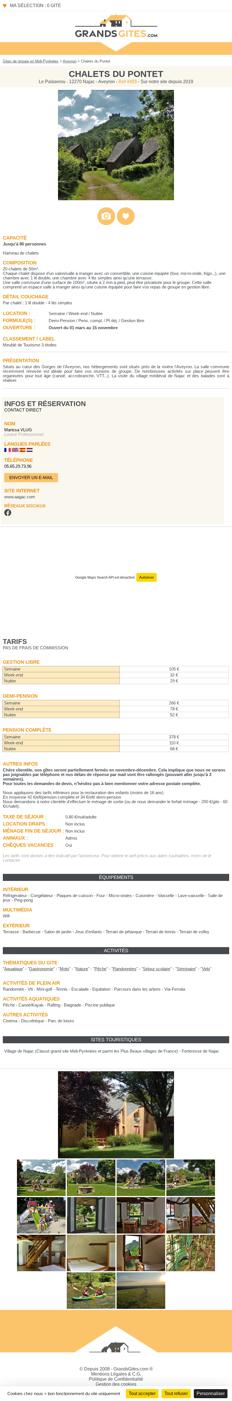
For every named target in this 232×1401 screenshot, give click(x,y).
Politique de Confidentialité (116, 1379)
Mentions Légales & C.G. (116, 1374)
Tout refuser (176, 1393)
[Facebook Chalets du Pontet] (7, 514)
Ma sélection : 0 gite (35, 5)
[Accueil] (116, 25)
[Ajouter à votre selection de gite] (126, 223)
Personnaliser (211, 1393)
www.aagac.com (19, 497)
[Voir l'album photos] (106, 223)
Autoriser (146, 577)
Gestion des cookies (116, 1384)
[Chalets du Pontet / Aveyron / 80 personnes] (116, 198)
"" (13, 969)
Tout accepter (142, 1393)
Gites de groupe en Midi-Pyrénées (31, 61)
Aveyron (69, 61)
